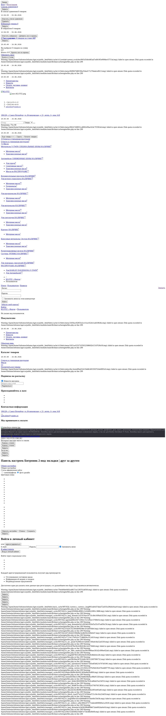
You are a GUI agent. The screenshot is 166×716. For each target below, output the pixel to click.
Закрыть (161, 288)
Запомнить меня (68, 547)
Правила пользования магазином (26, 436)
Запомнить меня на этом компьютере (19, 299)
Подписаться (7, 386)
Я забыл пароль (7, 549)
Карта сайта (6, 436)
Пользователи (23, 309)
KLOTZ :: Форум (13, 279)
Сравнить (5, 21)
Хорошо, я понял (8, 443)
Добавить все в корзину (28, 36)
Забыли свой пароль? (10, 304)
